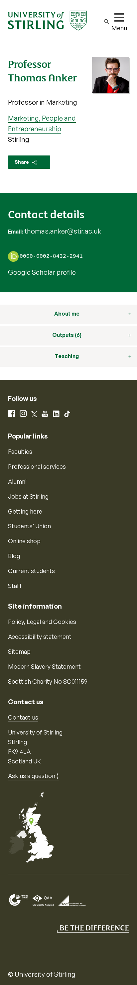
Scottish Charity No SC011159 (47, 681)
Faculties (20, 451)
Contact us (23, 717)
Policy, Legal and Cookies (42, 621)
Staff (15, 585)
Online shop (24, 540)
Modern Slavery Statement (44, 666)
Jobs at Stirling (28, 496)
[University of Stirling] (47, 20)
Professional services (37, 466)
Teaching (67, 356)
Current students (31, 570)
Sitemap (19, 651)
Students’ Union (29, 526)
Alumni (17, 481)
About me (66, 313)
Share (22, 162)
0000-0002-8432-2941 (51, 257)
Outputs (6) (66, 335)
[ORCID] (13, 256)
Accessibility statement (39, 636)
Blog (14, 555)
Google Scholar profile (42, 272)
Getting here (25, 511)
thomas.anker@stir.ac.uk (62, 231)
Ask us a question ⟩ (33, 775)
